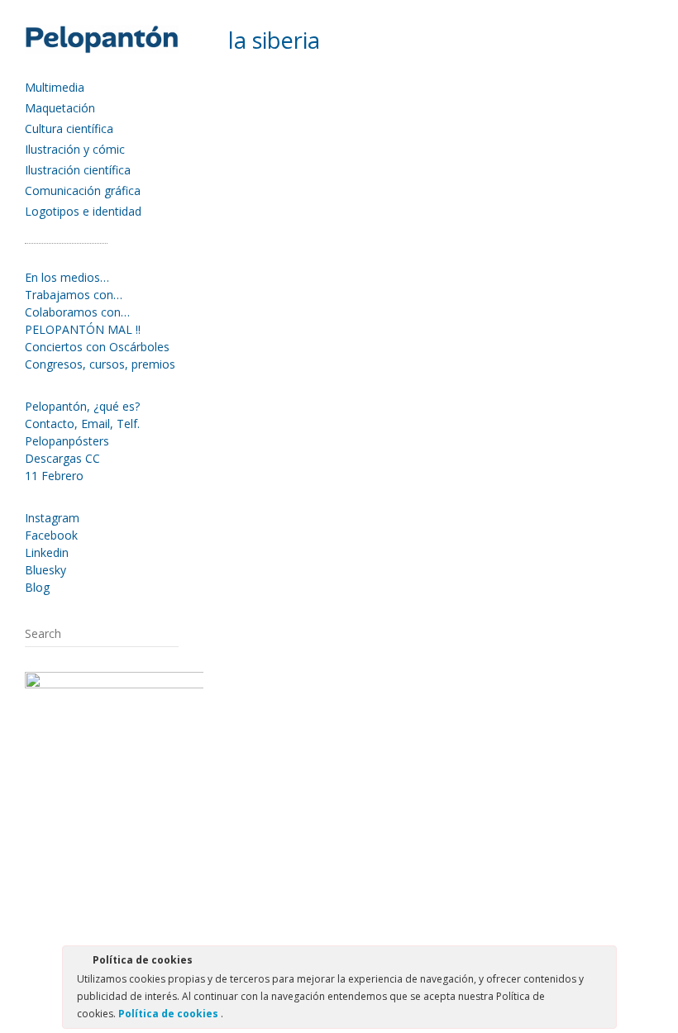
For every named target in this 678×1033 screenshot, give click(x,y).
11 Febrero (54, 475)
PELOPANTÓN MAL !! (83, 329)
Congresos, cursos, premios (100, 364)
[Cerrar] (602, 962)
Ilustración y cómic (75, 149)
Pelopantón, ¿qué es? (82, 406)
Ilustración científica (78, 170)
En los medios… (67, 277)
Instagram (52, 518)
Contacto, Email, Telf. (82, 423)
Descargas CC (62, 458)
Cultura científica (69, 128)
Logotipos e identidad (83, 211)
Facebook (51, 535)
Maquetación (60, 108)
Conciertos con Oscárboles (97, 347)
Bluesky (45, 570)
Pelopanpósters (67, 441)
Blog (37, 587)
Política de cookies (169, 1014)
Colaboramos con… (77, 312)
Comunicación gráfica (83, 190)
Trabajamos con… (73, 294)
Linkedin (47, 552)
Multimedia (54, 87)
